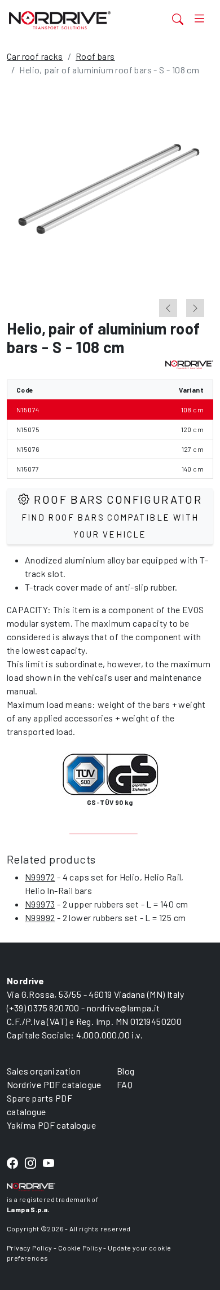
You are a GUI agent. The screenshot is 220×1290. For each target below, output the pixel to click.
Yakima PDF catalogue (51, 1125)
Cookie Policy (80, 1248)
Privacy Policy (29, 1248)
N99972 (40, 876)
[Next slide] (195, 308)
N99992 (40, 917)
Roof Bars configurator (112, 515)
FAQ (125, 1084)
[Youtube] (48, 1164)
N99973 (40, 904)
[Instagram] (30, 1164)
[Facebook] (12, 1164)
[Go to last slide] (168, 308)
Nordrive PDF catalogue (54, 1084)
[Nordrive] (75, 20)
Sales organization (44, 1071)
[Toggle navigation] (199, 18)
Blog (126, 1071)
